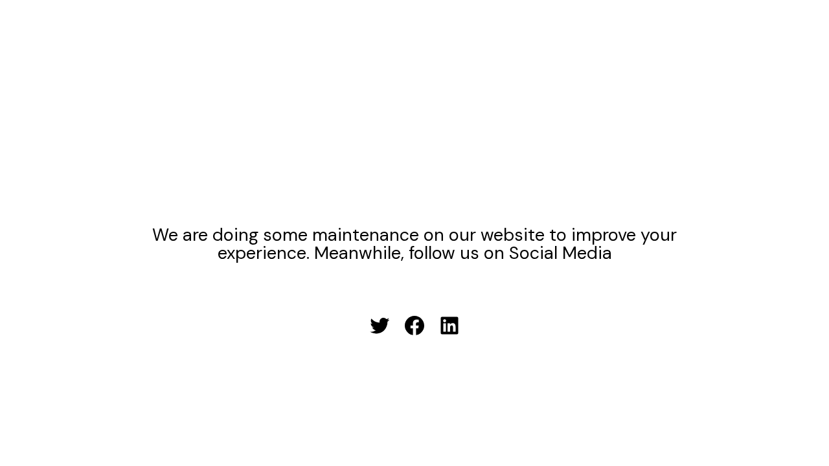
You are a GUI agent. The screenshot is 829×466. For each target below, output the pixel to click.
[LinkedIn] (449, 325)
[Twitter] (379, 325)
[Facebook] (414, 325)
